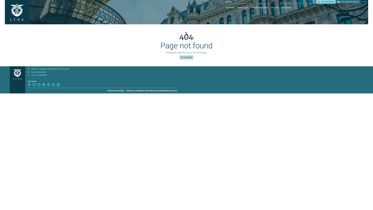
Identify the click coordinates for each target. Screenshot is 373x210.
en (366, 2)
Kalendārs (286, 8)
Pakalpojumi (242, 8)
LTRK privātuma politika (115, 91)
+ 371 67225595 (41, 75)
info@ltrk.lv (42, 72)
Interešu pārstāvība (259, 8)
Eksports (275, 8)
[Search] (313, 2)
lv (363, 2)
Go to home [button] (185, 57)
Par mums (230, 8)
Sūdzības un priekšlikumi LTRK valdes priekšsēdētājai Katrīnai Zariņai (152, 91)
